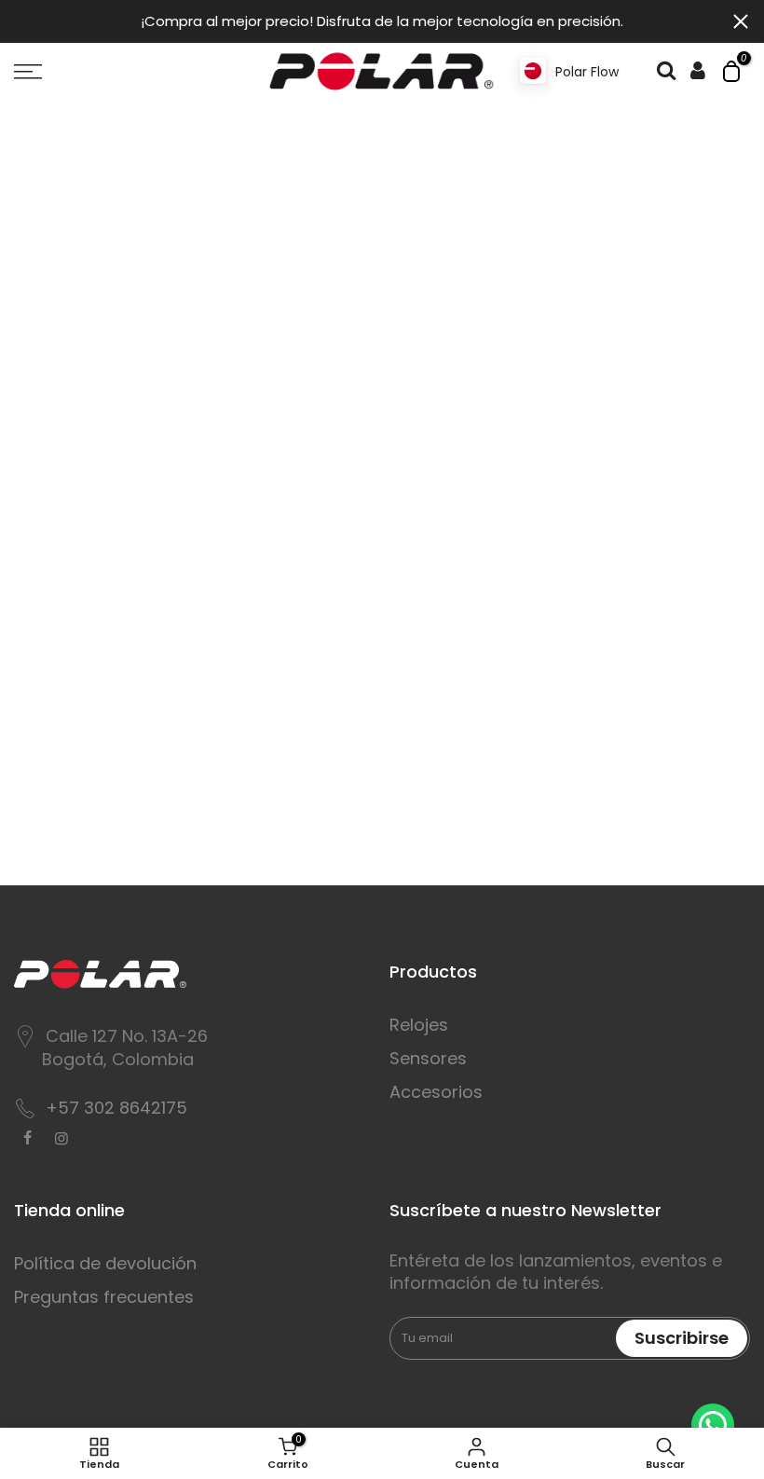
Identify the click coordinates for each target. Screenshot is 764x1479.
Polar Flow (587, 71)
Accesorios (436, 1091)
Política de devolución (105, 1263)
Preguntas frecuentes (104, 1296)
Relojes (418, 1024)
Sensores (428, 1058)
